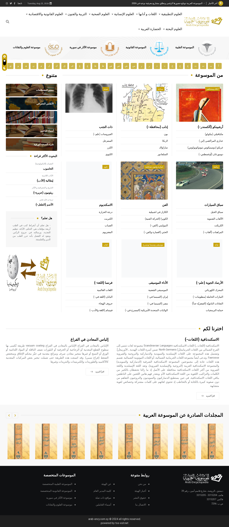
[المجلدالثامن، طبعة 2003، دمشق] (74, 441)
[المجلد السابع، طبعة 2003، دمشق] (101, 441)
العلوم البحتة (174, 29)
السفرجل (107, 141)
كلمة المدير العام (102, 491)
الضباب (108, 225)
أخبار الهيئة (140, 491)
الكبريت (108, 218)
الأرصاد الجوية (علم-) (209, 283)
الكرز (109, 147)
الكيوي (108, 154)
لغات (106, 245)
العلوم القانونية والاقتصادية (45, 14)
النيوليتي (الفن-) (159, 225)
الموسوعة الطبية (184, 47)
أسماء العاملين (103, 504)
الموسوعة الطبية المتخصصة (57, 484)
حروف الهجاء (105, 303)
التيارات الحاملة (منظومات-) (208, 296)
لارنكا (165, 141)
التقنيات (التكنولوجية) (44, 164)
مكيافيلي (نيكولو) (214, 134)
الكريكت (218, 225)
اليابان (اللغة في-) (102, 296)
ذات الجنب (105, 127)
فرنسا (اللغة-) (103, 283)
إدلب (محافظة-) (157, 127)
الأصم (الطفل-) (44, 204)
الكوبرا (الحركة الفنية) (156, 218)
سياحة (160, 89)
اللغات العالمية (104, 290)
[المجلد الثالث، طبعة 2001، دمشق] (212, 441)
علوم (106, 167)
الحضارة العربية (151, 29)
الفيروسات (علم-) (102, 134)
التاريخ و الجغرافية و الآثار (42, 188)
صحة (106, 89)
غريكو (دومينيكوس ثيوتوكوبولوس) (205, 147)
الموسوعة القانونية (136, 47)
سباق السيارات (214, 205)
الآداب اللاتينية (47, 175)
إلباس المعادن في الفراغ (89, 339)
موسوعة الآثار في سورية (83, 47)
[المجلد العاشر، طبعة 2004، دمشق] (19, 441)
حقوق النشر (139, 498)
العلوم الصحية (100, 14)
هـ (26, 65)
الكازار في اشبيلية (158, 212)
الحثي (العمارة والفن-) (156, 232)
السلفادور (163, 154)
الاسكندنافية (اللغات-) (202, 339)
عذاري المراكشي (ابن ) (211, 141)
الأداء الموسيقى (158, 283)
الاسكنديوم (105, 205)
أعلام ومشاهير (212, 89)
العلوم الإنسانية (124, 14)
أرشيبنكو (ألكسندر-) (210, 127)
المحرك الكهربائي (214, 290)
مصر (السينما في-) (158, 303)
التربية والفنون (77, 14)
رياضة (216, 167)
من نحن (142, 484)
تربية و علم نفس (46, 199)
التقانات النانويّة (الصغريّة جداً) (207, 303)
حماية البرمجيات (214, 310)
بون (166, 134)
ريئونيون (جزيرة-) (43, 192)
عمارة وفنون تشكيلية (154, 167)
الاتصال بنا (140, 504)
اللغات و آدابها (148, 14)
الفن (165, 205)
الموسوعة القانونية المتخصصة (56, 491)
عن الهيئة (106, 484)
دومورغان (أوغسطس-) (211, 154)
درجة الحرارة (105, 212)
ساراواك (163, 147)
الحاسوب (48, 168)
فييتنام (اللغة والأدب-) (101, 310)
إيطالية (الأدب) (45, 180)
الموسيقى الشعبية (158, 290)
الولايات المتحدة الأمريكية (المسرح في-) (146, 310)
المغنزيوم (107, 232)
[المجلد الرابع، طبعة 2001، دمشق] (184, 441)
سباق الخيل (217, 212)
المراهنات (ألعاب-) (213, 232)
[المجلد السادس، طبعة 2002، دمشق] (129, 441)
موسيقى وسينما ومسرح (153, 245)
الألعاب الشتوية (215, 218)
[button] (15, 415)
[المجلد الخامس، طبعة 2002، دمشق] (157, 441)
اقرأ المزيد (210, 396)
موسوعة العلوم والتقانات (26, 47)
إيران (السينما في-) (157, 296)
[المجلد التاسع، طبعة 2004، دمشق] (46, 441)
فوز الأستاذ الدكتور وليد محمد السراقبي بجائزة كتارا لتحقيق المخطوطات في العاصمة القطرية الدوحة (157, 3)
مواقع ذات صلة (103, 498)
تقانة (216, 245)
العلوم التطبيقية (171, 14)
